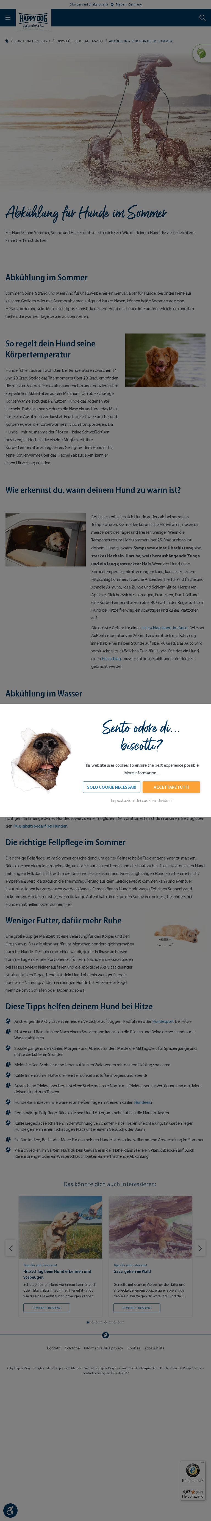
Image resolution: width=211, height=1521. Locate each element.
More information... (141, 773)
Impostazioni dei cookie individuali (141, 800)
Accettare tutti (171, 787)
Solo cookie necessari (111, 787)
